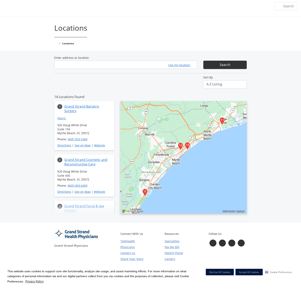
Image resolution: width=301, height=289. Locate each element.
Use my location (179, 65)
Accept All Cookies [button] (249, 272)
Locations (185, 6)
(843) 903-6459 (77, 185)
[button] (278, 272)
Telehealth (127, 241)
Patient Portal (174, 253)
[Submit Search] (279, 6)
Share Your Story (131, 259)
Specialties (232, 6)
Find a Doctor (208, 6)
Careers (170, 259)
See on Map (83, 145)
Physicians (127, 247)
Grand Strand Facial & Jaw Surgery (84, 208)
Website (99, 145)
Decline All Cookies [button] (219, 272)
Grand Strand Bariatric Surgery (81, 108)
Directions (64, 145)
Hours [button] (61, 118)
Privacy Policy (34, 281)
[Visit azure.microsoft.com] (132, 211)
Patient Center (257, 6)
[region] (183, 157)
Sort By (208, 77)
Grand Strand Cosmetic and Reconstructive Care (85, 161)
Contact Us (127, 253)
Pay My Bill (172, 247)
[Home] (169, 5)
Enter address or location (71, 58)
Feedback (240, 211)
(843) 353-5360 (77, 139)
